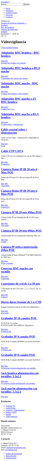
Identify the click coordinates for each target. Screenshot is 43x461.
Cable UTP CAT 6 (12, 151)
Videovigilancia (12, 417)
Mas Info (4, 61)
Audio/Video (11, 408)
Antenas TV (10, 406)
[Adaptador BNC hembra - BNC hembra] (9, 48)
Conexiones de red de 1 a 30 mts (20, 283)
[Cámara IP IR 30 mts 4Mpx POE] (5, 226)
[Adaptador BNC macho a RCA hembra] (7, 109)
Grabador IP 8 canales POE (18, 354)
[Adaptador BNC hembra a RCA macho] (13, 63)
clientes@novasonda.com (16, 448)
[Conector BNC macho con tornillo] (7, 263)
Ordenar (4, 32)
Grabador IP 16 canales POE (19, 318)
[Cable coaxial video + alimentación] (12, 124)
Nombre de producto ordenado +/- (14, 23)
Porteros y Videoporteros (15, 410)
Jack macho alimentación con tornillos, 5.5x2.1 (19, 390)
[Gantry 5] (5, 2)
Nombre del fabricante (9, 30)
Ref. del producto (7, 27)
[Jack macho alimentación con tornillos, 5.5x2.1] (18, 383)
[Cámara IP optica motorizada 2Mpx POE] (3, 242)
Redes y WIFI (11, 412)
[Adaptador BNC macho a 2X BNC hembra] (14, 94)
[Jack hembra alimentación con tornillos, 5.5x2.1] (18, 368)
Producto (4, 25)
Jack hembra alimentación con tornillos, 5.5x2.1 (20, 375)
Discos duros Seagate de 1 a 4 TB (21, 302)
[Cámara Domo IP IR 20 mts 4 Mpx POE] (5, 164)
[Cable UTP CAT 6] (3, 146)
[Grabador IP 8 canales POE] (6, 350)
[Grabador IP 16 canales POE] (5, 313)
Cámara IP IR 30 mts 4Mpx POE (21, 230)
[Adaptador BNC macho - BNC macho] (14, 78)
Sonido (8, 414)
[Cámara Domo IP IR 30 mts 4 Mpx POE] (5, 186)
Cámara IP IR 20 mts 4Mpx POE (21, 212)
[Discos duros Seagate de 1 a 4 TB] (4, 297)
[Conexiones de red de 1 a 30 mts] (5, 279)
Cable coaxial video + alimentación (14, 131)
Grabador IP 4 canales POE (18, 336)
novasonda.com (11, 450)
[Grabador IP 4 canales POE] (6, 331)
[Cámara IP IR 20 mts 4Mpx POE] (5, 207)
